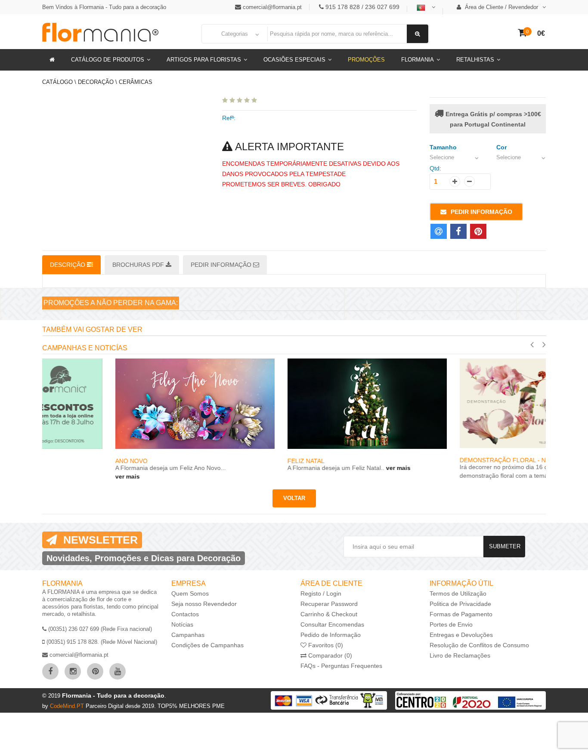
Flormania (417, 59)
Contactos (185, 614)
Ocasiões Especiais (294, 59)
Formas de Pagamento (461, 614)
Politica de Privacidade (460, 603)
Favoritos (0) (324, 645)
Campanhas (187, 634)
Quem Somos (190, 593)
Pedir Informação (481, 211)
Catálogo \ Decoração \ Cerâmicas (97, 82)
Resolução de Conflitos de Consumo (479, 645)
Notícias (182, 624)
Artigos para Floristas (204, 59)
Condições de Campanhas (207, 645)
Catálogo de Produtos (107, 59)
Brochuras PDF (139, 264)
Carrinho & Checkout (328, 614)
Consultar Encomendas (332, 624)
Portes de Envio (451, 624)
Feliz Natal (232, 460)
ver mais (54, 476)
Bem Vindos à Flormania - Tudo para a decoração (104, 7)
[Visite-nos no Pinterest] (95, 671)
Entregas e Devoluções (461, 634)
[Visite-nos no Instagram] (73, 671)
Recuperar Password (329, 603)
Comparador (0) (329, 655)
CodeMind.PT (68, 706)
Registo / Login (320, 593)
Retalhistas (475, 59)
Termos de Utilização (458, 593)
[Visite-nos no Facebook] (50, 671)
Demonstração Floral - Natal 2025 (444, 460)
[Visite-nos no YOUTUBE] (117, 671)
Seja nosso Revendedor (204, 603)
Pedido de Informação (330, 634)
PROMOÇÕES (366, 59)
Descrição (68, 264)
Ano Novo (58, 460)
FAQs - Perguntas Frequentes (341, 665)
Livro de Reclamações (460, 655)
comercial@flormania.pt (272, 7)
